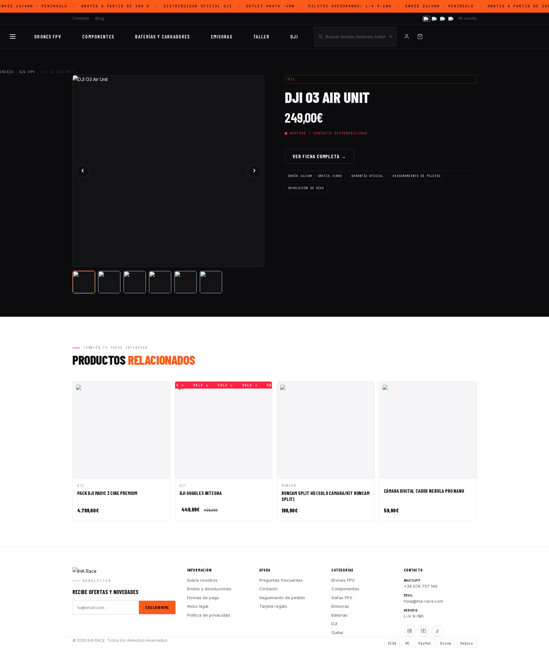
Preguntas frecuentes (281, 580)
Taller (261, 36)
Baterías (339, 615)
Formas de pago (203, 597)
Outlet (337, 632)
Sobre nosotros (202, 580)
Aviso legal (197, 606)
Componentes (345, 588)
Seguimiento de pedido (282, 597)
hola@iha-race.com (423, 601)
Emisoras (340, 606)
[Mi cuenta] (406, 36)
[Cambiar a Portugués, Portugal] (434, 19)
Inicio (6, 72)
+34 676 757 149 (420, 586)
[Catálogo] (12, 36)
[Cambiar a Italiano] (443, 19)
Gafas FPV (341, 597)
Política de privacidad (208, 615)
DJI (294, 36)
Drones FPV (47, 36)
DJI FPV (27, 72)
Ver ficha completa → (319, 156)
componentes (98, 36)
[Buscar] (390, 36)
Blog (99, 18)
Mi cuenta (467, 18)
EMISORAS (221, 36)
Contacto (81, 18)
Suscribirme (157, 607)
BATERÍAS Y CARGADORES (162, 36)
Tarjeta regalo (273, 606)
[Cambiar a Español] (426, 19)
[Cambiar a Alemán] (451, 19)
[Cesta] (420, 36)
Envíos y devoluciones (209, 588)
